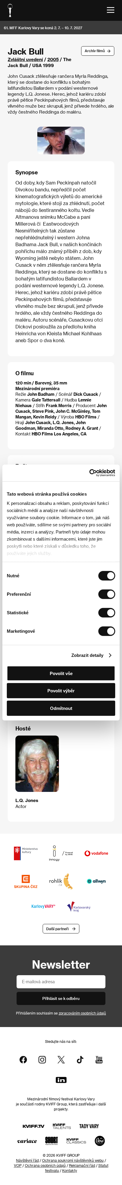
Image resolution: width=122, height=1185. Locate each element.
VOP (18, 1165)
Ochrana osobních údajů (45, 1165)
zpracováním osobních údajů (82, 1013)
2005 (53, 59)
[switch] (106, 594)
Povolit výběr (61, 690)
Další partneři (57, 929)
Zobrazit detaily (87, 655)
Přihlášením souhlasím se (61, 1013)
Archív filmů (95, 51)
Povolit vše (61, 673)
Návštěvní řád (27, 1160)
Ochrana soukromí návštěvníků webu (73, 1160)
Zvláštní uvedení (25, 59)
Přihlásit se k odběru (61, 998)
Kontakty (69, 1170)
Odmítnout (61, 708)
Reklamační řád (82, 1165)
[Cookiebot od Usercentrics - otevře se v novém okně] (89, 473)
